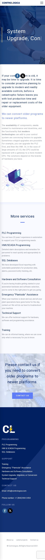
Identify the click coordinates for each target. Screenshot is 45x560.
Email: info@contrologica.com (14, 498)
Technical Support (11, 319)
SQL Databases (10, 267)
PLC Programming (11, 239)
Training (6, 337)
